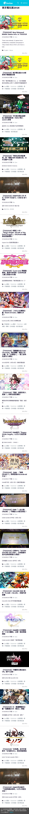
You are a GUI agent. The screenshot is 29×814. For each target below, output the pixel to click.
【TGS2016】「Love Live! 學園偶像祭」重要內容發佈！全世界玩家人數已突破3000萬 (14, 273)
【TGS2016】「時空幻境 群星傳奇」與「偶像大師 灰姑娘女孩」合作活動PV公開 (14, 158)
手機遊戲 (7, 89)
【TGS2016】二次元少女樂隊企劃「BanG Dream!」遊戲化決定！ (13, 312)
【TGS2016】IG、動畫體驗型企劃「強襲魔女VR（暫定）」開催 (13, 708)
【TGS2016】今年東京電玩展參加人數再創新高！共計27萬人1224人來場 (13, 118)
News (11, 50)
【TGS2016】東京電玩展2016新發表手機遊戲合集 (14, 74)
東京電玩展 (20, 89)
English (6, 50)
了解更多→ (11, 812)
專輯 (7, 326)
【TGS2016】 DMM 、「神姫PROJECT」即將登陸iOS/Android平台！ (14, 474)
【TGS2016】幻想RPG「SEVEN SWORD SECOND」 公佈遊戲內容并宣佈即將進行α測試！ (14, 552)
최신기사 (6, 209)
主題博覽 (20, 86)
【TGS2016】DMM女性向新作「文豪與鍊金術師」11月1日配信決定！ (14, 789)
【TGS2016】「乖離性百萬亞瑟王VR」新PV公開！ (14, 671)
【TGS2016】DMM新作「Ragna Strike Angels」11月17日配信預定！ (14, 434)
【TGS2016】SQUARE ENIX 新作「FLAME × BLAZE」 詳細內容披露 (14, 593)
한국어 (12, 209)
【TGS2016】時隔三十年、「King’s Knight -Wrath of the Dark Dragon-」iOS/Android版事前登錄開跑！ (14, 233)
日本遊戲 (13, 89)
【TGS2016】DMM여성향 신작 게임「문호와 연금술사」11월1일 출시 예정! (14, 198)
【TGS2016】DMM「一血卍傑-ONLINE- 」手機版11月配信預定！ (14, 511)
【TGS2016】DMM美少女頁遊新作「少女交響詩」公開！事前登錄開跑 (14, 632)
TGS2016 (13, 86)
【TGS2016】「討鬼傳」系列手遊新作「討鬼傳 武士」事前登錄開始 (14, 750)
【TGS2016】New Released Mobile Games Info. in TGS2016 (14, 33)
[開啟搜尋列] (18, 3)
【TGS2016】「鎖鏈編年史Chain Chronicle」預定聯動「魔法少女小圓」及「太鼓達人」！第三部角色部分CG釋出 (14, 353)
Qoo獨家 (6, 86)
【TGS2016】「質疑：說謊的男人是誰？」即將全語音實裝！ (14, 393)
